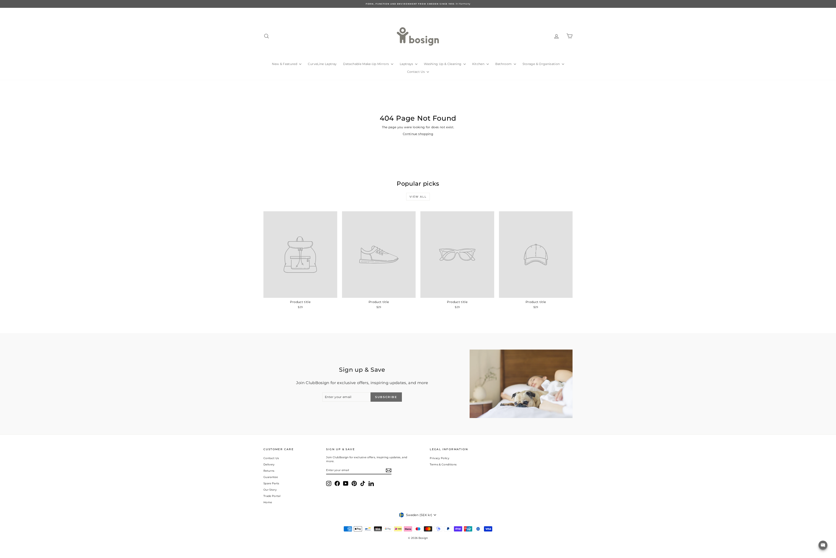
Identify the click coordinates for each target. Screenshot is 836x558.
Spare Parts (271, 483)
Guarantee (270, 477)
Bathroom (504, 64)
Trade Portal (271, 496)
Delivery (269, 464)
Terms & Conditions (443, 464)
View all (418, 196)
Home (267, 502)
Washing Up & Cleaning (443, 64)
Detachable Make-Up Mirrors (366, 64)
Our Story (270, 489)
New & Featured (285, 64)
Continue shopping (418, 134)
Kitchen (478, 64)
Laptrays (407, 64)
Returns (268, 470)
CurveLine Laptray (322, 64)
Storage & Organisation (541, 64)
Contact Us (416, 72)
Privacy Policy (439, 458)
